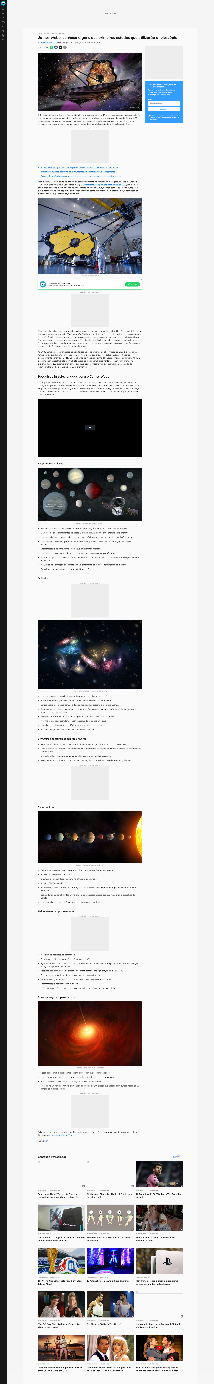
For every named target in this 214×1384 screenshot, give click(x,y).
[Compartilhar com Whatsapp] (51, 47)
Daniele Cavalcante (49, 42)
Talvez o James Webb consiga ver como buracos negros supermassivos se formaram (81, 176)
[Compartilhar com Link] (65, 47)
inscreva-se (164, 109)
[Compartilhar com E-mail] (60, 47)
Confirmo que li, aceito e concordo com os (105, 111)
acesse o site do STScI (63, 1135)
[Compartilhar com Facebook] (56, 47)
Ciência (54, 33)
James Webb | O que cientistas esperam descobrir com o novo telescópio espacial (79, 167)
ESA (46, 1141)
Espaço (61, 33)
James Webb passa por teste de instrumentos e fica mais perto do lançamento (78, 171)
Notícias (46, 33)
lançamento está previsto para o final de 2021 (104, 184)
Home (40, 33)
